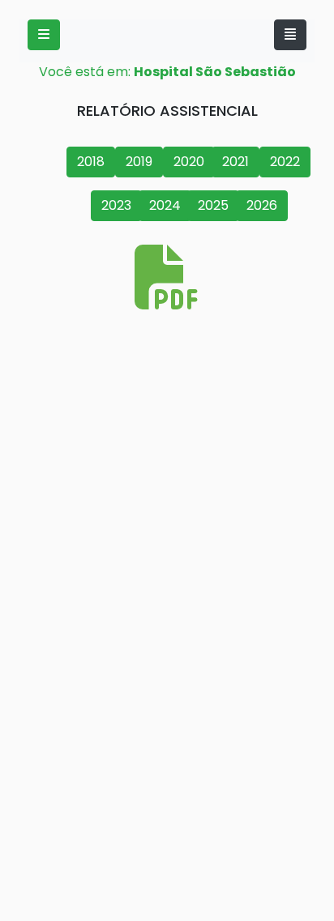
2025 (213, 205)
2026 (261, 205)
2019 (139, 161)
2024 (165, 205)
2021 (235, 161)
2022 (285, 161)
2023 (116, 205)
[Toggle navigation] (290, 34)
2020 (188, 161)
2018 (91, 161)
